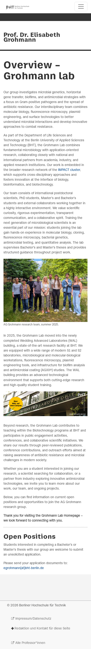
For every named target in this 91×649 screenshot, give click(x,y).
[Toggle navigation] (81, 6)
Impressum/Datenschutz (33, 618)
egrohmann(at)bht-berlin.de (24, 568)
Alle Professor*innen (30, 643)
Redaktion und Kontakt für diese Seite (42, 628)
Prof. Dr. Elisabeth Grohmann (32, 37)
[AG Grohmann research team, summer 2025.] (46, 290)
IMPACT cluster (69, 170)
